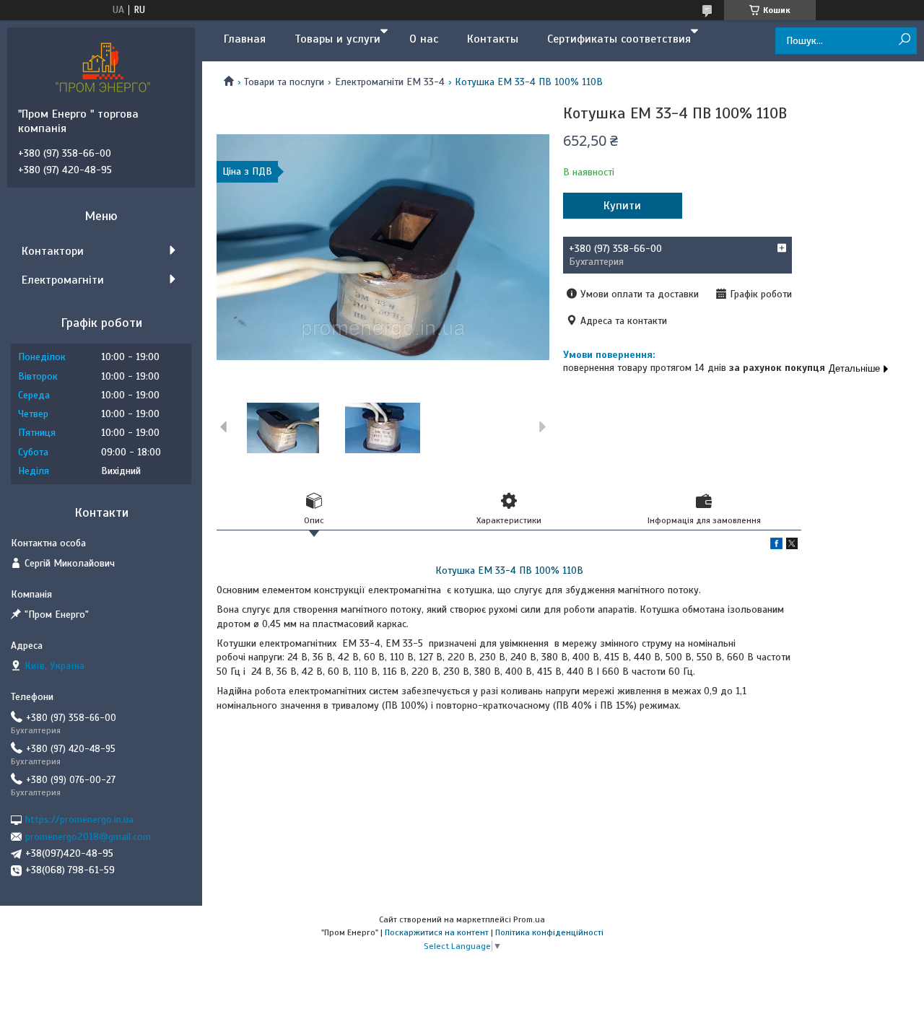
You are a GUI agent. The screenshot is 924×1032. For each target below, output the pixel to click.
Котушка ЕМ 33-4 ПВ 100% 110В (509, 570)
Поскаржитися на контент (437, 932)
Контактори (53, 251)
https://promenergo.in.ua (79, 819)
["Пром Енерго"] (104, 67)
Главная (245, 39)
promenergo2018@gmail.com (88, 837)
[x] (792, 546)
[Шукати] (904, 40)
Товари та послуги (284, 82)
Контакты (492, 39)
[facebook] (776, 546)
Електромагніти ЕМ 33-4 (390, 82)
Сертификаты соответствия (619, 39)
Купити (622, 205)
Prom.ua (529, 919)
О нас (423, 39)
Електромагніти (63, 280)
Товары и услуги (337, 39)
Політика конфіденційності (549, 932)
